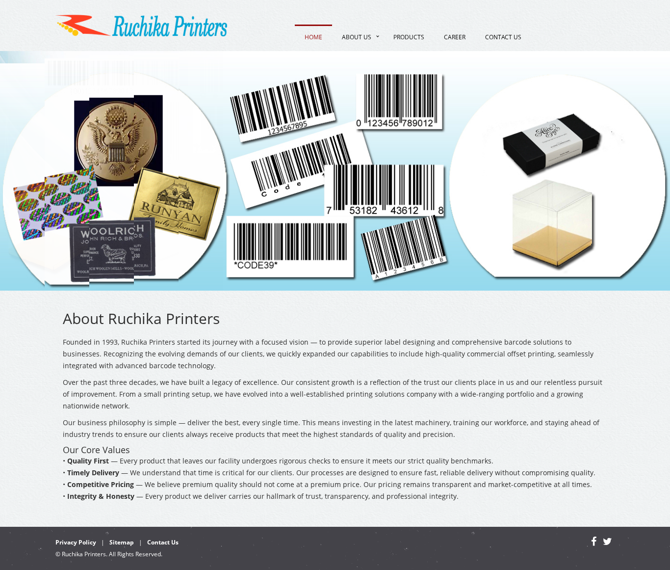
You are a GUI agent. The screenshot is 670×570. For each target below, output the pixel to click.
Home (313, 37)
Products (408, 37)
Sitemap (121, 542)
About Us (356, 37)
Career (454, 37)
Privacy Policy (75, 542)
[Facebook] (593, 543)
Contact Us (503, 37)
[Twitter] (607, 543)
